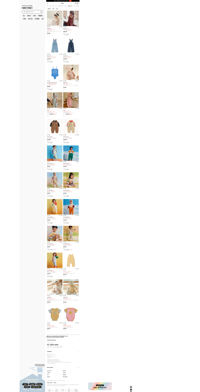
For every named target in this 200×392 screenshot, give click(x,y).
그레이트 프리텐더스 (36, 387)
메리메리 (27, 387)
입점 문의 (25, 389)
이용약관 (55, 382)
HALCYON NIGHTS (50, 163)
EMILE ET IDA (65, 28)
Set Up (65, 5)
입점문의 (48, 376)
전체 (47, 5)
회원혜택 (64, 374)
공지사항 (64, 372)
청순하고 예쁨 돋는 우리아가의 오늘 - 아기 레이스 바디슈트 (54, 30)
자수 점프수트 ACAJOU (67, 30)
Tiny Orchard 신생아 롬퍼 (67, 245)
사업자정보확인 (49, 357)
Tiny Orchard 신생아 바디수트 (67, 191)
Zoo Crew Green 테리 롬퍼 (51, 272)
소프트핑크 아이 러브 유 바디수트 (68, 326)
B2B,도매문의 (65, 376)
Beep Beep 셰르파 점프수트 (67, 165)
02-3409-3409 (52, 345)
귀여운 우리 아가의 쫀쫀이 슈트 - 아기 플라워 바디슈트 (70, 299)
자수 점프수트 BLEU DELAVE (51, 57)
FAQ (48, 374)
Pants (74, 5)
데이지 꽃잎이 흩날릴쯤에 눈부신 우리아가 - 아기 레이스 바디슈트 (54, 299)
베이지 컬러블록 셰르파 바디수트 (68, 138)
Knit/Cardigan (60, 5)
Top (50, 5)
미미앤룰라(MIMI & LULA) (63, 336)
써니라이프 (39, 384)
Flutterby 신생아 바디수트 (51, 245)
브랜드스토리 (49, 370)
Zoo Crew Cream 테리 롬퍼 (51, 218)
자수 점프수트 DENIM (67, 57)
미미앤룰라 (32, 384)
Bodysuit (70, 5)
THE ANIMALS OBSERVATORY (52, 82)
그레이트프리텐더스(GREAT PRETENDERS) (53, 337)
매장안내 (64, 370)
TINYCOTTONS (49, 136)
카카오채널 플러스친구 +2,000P (62, 0)
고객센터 (48, 372)
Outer (56, 5)
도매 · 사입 (32, 389)
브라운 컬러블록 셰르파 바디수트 (51, 138)
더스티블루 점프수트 (51, 84)
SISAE (48, 110)
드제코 (25, 384)
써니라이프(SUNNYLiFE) (55, 336)
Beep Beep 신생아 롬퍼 (51, 165)
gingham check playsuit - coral (68, 112)
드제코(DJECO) (48, 336)
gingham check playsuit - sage (52, 112)
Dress (53, 5)
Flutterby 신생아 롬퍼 (51, 191)
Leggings (77, 5)
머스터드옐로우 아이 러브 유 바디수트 (52, 326)
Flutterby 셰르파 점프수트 (67, 218)
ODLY (64, 270)
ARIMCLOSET (49, 28)
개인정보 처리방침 (49, 382)
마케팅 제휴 (39, 389)
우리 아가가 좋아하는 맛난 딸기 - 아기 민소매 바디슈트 (70, 85)
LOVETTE (48, 324)
